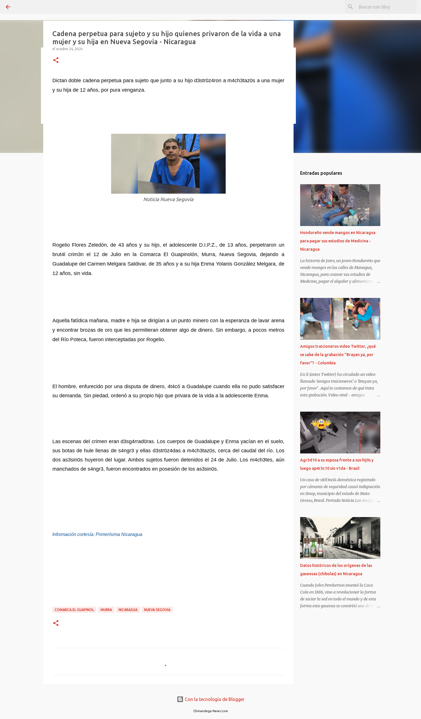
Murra (106, 610)
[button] (55, 60)
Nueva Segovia (157, 610)
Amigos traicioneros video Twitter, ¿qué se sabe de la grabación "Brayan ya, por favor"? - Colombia (338, 354)
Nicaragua (128, 610)
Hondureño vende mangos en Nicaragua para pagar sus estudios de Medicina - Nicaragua (337, 241)
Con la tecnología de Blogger (214, 699)
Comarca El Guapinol (74, 610)
